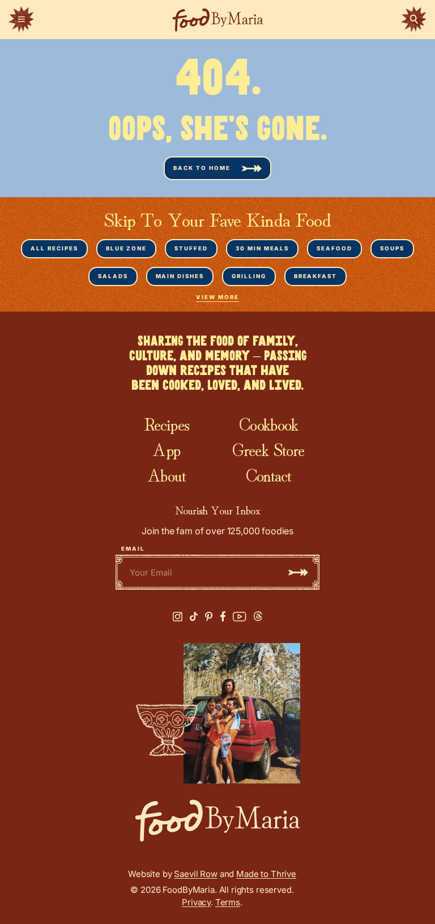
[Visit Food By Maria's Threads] (258, 616)
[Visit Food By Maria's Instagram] (177, 616)
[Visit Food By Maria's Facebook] (222, 616)
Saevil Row (196, 873)
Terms (227, 902)
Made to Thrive (266, 873)
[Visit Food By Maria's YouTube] (239, 616)
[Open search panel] (414, 19)
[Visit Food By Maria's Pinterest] (209, 616)
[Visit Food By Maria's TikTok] (194, 616)
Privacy (196, 902)
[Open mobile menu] (21, 19)
